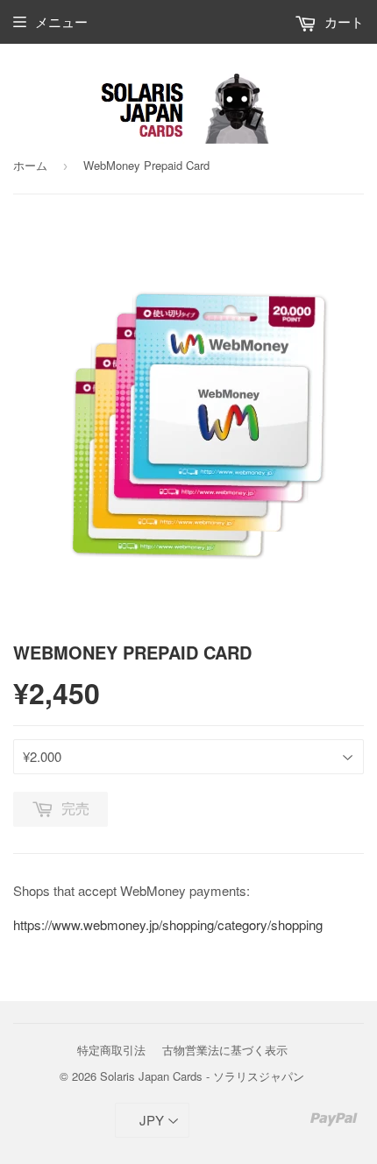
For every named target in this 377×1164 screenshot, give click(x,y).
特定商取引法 (111, 1049)
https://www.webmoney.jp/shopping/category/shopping (168, 924)
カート (342, 21)
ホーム (30, 165)
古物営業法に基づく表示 (225, 1049)
